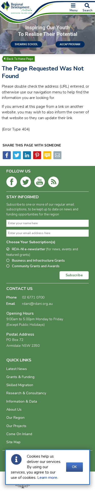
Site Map (13, 442)
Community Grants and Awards (36, 266)
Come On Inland (19, 434)
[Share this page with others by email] (57, 158)
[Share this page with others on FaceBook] (7, 158)
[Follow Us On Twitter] (25, 183)
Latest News (16, 368)
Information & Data (21, 401)
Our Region (15, 417)
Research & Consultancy (26, 393)
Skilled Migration (19, 385)
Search (87, 10)
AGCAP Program (70, 44)
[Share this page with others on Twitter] (16, 158)
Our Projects (16, 426)
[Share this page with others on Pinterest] (36, 158)
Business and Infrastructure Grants (38, 260)
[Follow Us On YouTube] (39, 183)
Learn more (47, 477)
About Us (14, 409)
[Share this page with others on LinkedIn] (26, 158)
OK (74, 466)
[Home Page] (19, 59)
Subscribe (74, 275)
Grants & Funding (20, 377)
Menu (74, 10)
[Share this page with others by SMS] (46, 158)
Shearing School (26, 44)
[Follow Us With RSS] (53, 183)
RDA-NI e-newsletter (42, 252)
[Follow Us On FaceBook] (11, 183)
